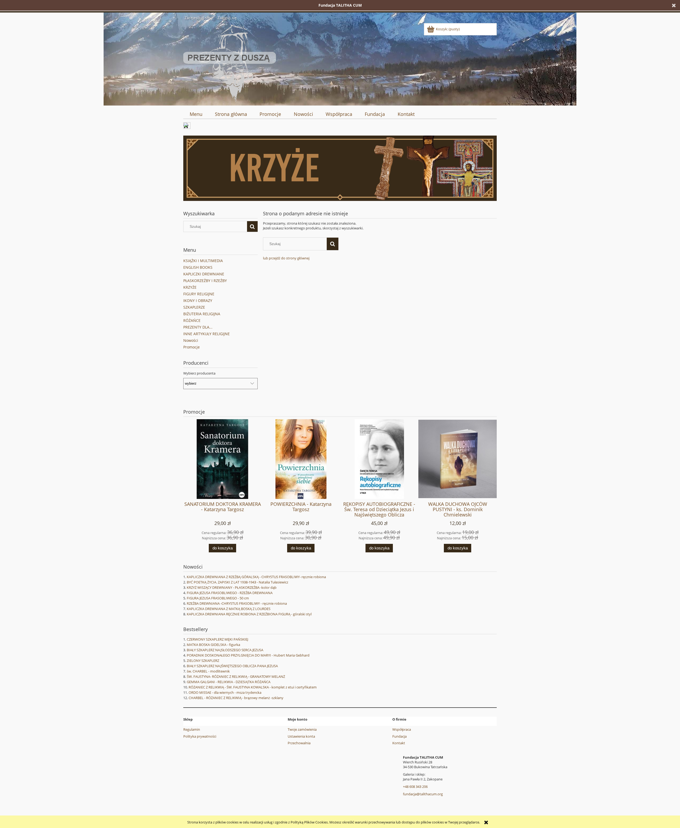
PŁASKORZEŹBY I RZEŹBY (205, 280)
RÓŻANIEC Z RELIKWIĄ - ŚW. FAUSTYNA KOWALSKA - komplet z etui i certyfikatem (253, 687)
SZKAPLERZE (194, 307)
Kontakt (398, 743)
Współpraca (401, 729)
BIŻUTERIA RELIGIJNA (201, 313)
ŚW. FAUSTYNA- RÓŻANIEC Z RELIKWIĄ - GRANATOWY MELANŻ (236, 676)
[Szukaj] (252, 226)
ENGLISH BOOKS (197, 267)
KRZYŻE (190, 287)
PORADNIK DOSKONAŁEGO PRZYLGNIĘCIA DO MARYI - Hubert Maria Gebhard (248, 655)
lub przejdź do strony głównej (286, 258)
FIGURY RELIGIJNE (198, 293)
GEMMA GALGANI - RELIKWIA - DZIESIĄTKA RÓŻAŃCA (228, 681)
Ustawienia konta (301, 736)
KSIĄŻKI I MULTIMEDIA (203, 260)
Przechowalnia (299, 743)
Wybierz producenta (199, 373)
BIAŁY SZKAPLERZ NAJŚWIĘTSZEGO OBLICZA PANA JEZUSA (232, 665)
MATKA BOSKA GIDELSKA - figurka (213, 644)
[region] (340, 168)
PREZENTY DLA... (197, 327)
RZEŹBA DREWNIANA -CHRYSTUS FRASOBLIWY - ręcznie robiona (237, 603)
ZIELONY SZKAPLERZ (203, 660)
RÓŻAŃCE (192, 320)
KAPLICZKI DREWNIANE (203, 273)
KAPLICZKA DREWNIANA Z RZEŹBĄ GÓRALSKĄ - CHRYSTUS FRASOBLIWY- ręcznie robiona (256, 576)
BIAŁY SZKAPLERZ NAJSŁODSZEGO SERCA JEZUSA (225, 650)
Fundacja (399, 736)
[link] (340, 168)
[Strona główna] (229, 62)
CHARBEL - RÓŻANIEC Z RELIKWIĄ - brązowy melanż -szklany (236, 697)
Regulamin (191, 729)
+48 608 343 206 (415, 786)
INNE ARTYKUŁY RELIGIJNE (206, 333)
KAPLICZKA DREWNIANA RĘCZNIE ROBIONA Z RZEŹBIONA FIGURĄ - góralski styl (249, 614)
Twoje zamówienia (302, 729)
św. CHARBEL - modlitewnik (208, 671)
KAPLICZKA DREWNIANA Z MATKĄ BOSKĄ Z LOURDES (228, 608)
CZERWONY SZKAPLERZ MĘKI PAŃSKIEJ (217, 639)
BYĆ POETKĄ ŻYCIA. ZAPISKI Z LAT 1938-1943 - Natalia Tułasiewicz (237, 582)
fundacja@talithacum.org (423, 794)
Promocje (191, 347)
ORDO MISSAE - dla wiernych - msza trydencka (225, 692)
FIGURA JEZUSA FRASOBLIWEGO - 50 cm (218, 598)
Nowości (190, 340)
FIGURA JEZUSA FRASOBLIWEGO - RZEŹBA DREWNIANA (230, 592)
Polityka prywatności (199, 736)
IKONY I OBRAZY (197, 300)
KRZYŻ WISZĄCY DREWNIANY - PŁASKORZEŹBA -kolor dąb (232, 587)
